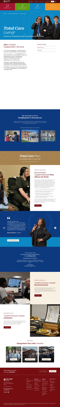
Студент (19, 232)
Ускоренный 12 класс (44, 385)
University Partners (44, 379)
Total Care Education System (13, 13)
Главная (5, 13)
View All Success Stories (12, 240)
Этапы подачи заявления (52, 387)
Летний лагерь (44, 391)
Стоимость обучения (52, 385)
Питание (39, 50)
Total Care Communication (36, 388)
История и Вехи (29, 384)
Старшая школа (45, 383)
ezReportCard (47, 1)
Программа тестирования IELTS (44, 393)
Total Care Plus (36, 390)
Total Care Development (36, 384)
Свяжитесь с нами (29, 389)
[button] (9, 136)
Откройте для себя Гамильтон (29, 381)
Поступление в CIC (52, 379)
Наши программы (45, 381)
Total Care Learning (37, 381)
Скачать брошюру (43, 371)
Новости (27, 383)
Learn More (37, 205)
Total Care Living (41, 44)
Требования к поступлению (52, 382)
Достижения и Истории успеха (29, 387)
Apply (52, 1)
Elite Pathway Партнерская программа (44, 388)
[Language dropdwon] (32, 1)
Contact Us (36, 1)
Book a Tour (41, 1)
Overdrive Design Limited (20, 404)
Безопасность (40, 47)
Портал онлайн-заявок (52, 390)
